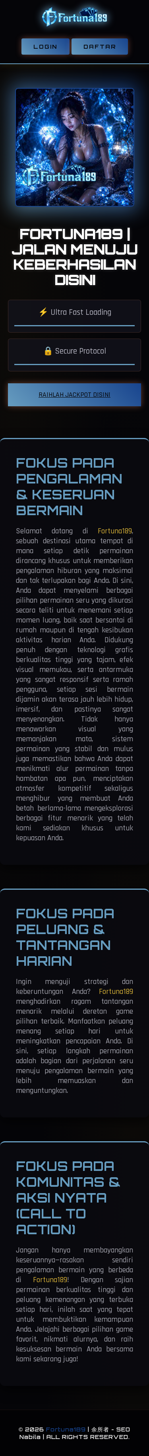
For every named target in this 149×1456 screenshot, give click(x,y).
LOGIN (45, 46)
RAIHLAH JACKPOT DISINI (74, 394)
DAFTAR (99, 46)
